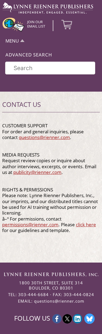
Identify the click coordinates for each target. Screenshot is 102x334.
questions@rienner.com (44, 137)
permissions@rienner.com (30, 224)
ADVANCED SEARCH (28, 55)
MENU (12, 41)
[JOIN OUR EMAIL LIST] (13, 31)
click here (86, 224)
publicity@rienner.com (37, 172)
